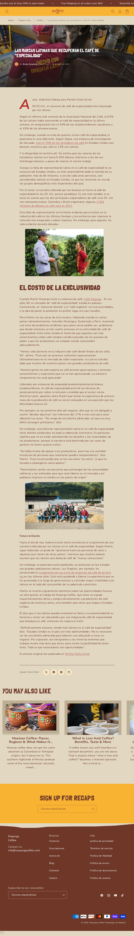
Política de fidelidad (101, 855)
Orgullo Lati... (25, 20)
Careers (53, 878)
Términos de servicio (101, 848)
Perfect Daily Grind (77, 654)
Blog (51, 863)
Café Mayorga (92, 299)
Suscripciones (56, 848)
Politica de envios (99, 863)
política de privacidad (101, 841)
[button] (6, 11)
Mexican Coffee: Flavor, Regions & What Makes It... (31, 740)
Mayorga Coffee (97, 922)
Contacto (54, 870)
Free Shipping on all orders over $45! (82, 3)
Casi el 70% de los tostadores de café (60, 143)
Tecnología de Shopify (115, 922)
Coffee (40, 20)
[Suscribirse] (92, 809)
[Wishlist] (2, 933)
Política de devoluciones (103, 870)
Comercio (54, 841)
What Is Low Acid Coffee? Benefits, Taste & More (93, 740)
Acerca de (54, 855)
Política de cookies (100, 878)
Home (11, 20)
